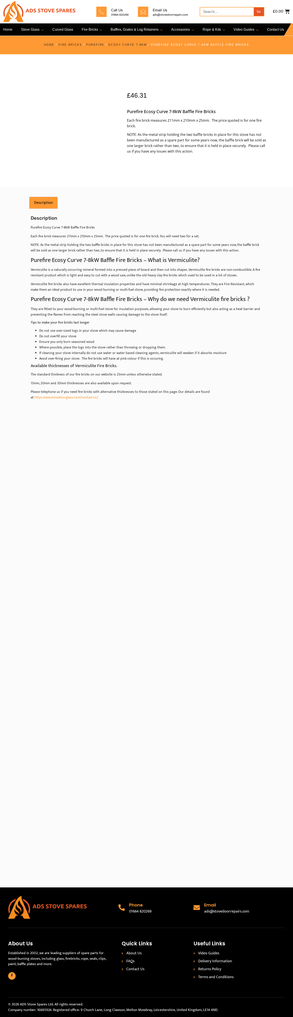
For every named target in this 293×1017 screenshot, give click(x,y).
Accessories (180, 29)
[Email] (196, 907)
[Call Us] (101, 11)
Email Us (160, 10)
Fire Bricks (90, 29)
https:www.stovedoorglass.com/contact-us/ (66, 397)
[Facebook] (12, 976)
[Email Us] (143, 11)
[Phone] (121, 907)
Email (210, 905)
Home (7, 29)
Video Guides (244, 29)
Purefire (95, 44)
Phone (136, 905)
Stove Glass (30, 29)
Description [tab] (43, 203)
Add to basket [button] (76, 575)
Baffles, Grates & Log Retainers (135, 29)
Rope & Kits (212, 29)
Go (259, 12)
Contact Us (275, 29)
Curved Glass (62, 29)
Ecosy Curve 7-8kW (128, 44)
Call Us (117, 10)
